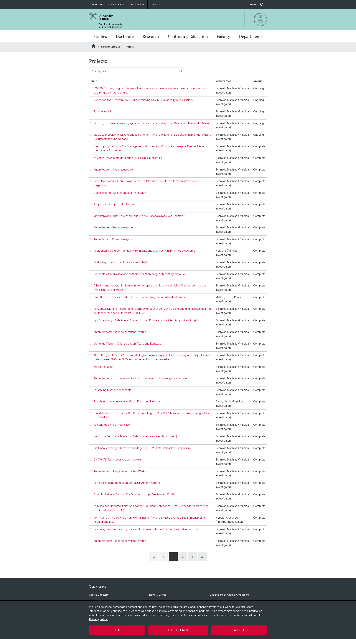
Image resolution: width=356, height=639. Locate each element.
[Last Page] (202, 556)
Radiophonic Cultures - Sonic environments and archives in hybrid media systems (144, 250)
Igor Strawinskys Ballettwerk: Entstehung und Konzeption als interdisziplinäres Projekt (145, 320)
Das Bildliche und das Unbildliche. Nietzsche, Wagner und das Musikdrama (139, 297)
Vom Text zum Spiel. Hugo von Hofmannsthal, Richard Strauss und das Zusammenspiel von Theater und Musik (150, 519)
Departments (251, 36)
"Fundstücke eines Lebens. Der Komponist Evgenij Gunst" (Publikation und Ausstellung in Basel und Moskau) (152, 415)
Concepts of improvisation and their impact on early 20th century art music (139, 274)
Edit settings (178, 630)
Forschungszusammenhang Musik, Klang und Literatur (126, 401)
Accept (239, 630)
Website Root (93, 46)
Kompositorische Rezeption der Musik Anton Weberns (127, 482)
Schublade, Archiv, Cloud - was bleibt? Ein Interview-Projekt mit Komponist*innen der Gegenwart (146, 183)
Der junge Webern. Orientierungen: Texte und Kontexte (127, 343)
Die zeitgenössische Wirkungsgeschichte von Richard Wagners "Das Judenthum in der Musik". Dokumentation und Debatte (152, 136)
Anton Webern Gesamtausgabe (113, 169)
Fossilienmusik (102, 111)
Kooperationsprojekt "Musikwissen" (115, 204)
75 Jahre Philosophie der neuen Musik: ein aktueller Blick (128, 157)
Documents (137, 4)
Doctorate (125, 36)
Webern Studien (103, 366)
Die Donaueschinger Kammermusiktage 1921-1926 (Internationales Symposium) (142, 448)
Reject (117, 630)
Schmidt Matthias (110, 46)
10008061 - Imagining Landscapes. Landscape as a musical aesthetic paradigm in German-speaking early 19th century (150, 90)
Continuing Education (188, 36)
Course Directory (98, 594)
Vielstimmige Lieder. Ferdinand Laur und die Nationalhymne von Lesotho (138, 215)
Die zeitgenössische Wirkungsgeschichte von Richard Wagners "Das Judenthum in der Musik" (151, 123)
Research (151, 36)
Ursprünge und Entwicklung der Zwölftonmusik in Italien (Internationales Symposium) (145, 529)
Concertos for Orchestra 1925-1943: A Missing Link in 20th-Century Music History (143, 99)
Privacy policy (98, 619)
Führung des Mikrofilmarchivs (111, 424)
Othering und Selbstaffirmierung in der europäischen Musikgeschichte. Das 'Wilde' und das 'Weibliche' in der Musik (150, 287)
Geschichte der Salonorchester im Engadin (119, 192)
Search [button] (254, 4)
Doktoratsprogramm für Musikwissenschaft (120, 262)
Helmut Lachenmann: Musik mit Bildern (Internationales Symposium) (135, 436)
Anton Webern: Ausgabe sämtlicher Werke (119, 331)
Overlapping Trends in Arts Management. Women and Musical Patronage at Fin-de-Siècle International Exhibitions (148, 148)
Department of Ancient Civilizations (230, 594)
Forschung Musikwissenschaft (112, 389)
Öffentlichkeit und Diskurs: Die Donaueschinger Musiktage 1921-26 (134, 494)
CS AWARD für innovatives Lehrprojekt (117, 459)
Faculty (223, 36)
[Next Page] (192, 556)
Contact (155, 4)
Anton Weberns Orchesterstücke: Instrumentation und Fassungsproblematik (140, 378)
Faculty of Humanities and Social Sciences (110, 25)
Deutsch (97, 4)
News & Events (116, 4)
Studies (100, 36)
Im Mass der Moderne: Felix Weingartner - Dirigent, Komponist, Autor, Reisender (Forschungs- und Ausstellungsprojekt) (151, 508)
